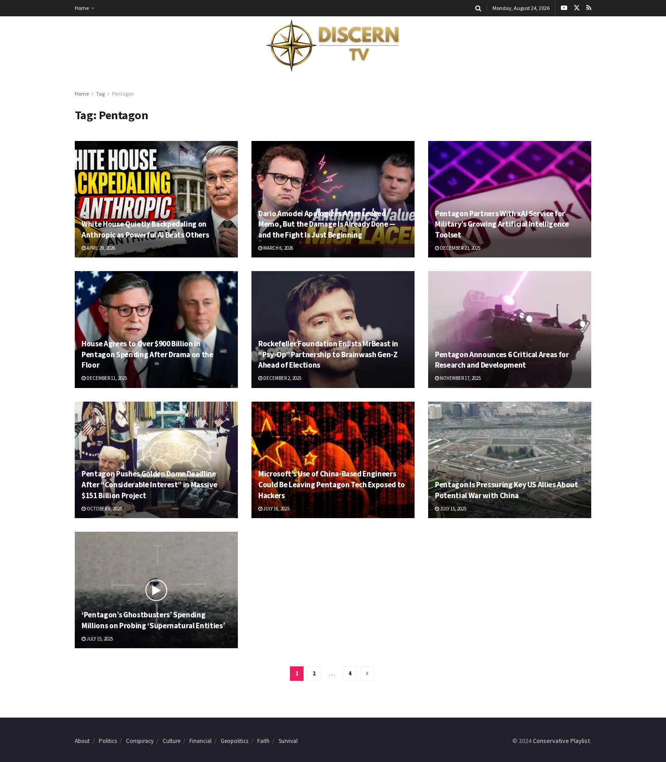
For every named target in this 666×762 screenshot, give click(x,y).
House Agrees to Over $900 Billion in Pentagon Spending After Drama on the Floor (147, 354)
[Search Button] (478, 8)
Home (82, 8)
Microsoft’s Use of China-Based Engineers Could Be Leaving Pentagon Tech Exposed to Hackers (331, 484)
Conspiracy (140, 741)
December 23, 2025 (459, 248)
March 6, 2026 (277, 248)
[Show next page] (367, 673)
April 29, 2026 (100, 248)
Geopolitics (234, 741)
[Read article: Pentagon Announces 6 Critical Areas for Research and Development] (509, 329)
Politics (108, 741)
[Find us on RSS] (588, 8)
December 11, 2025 (106, 378)
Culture (171, 741)
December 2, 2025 (281, 378)
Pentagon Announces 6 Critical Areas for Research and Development (502, 359)
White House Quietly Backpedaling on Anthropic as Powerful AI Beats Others (145, 229)
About (82, 741)
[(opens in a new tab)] (156, 199)
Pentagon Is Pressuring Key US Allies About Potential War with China (506, 490)
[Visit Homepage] (333, 45)
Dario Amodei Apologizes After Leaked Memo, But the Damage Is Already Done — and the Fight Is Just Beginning (327, 224)
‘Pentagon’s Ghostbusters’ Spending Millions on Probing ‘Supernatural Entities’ (153, 620)
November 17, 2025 (460, 378)
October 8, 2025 (104, 508)
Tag (100, 93)
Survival (288, 741)
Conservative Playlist (561, 741)
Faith (263, 741)
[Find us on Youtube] (564, 8)
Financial (200, 741)
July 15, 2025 (452, 508)
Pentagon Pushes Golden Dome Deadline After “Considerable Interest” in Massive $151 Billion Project (149, 484)
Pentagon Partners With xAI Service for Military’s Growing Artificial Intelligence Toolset (502, 224)
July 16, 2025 (276, 508)
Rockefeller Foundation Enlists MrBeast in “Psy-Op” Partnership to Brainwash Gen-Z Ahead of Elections (328, 354)
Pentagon (123, 93)
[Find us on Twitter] (577, 8)
